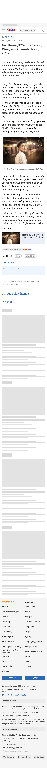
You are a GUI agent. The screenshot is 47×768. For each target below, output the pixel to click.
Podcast (28, 666)
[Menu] (3, 30)
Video (27, 661)
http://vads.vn (15, 747)
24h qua (5, 671)
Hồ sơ (27, 656)
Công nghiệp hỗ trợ (33, 641)
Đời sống (6, 622)
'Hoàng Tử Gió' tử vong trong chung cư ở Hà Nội (33, 236)
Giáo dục (5, 617)
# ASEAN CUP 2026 (27, 30)
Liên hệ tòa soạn (9, 701)
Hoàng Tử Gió (30, 256)
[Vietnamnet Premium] (8, 603)
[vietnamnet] (11, 32)
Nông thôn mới (31, 646)
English (5, 656)
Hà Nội (17, 256)
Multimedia (7, 666)
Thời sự (8, 37)
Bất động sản (7, 636)
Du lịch (28, 632)
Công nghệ (29, 627)
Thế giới (28, 617)
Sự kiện (35, 678)
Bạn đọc (28, 636)
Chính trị (29, 602)
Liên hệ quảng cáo (10, 729)
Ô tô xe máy (7, 632)
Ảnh (4, 661)
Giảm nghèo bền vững (11, 646)
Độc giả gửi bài (24, 757)
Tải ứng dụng (8, 757)
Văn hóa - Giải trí (32, 622)
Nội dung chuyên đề (33, 651)
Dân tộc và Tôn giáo (10, 612)
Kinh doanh (30, 607)
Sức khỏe (6, 627)
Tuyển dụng (39, 757)
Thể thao (29, 612)
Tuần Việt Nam (8, 641)
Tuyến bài (12, 678)
